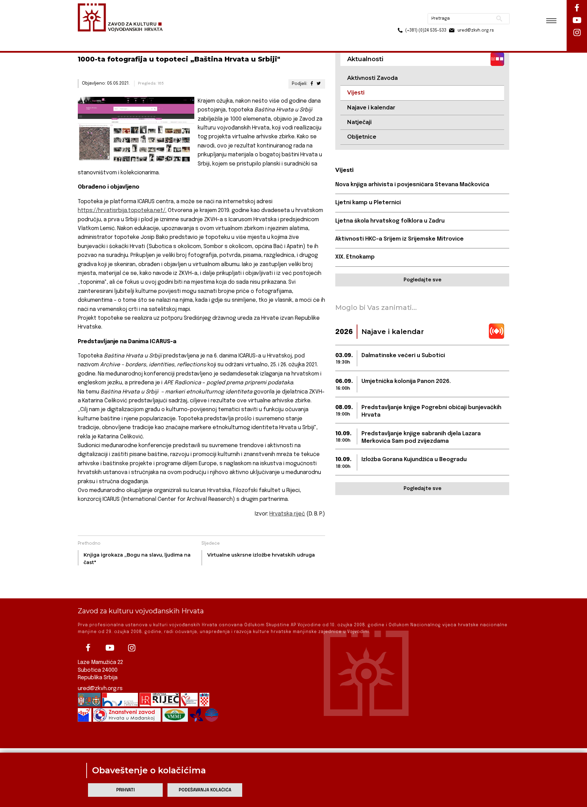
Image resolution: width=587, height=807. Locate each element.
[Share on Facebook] (311, 84)
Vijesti (149, 37)
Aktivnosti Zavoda (372, 78)
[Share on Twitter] (319, 84)
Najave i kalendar (371, 107)
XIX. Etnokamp (355, 257)
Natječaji (359, 122)
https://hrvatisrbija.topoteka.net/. (122, 210)
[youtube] (110, 648)
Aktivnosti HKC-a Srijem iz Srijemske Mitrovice (399, 239)
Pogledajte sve (422, 280)
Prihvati (125, 790)
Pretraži (474, 8)
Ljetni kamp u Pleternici (368, 203)
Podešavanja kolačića (205, 790)
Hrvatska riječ (287, 514)
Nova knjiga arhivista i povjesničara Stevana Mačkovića (412, 185)
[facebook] (88, 648)
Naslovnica (90, 37)
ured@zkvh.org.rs (100, 688)
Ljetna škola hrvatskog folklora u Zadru (390, 221)
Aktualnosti (122, 37)
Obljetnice (361, 137)
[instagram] (131, 648)
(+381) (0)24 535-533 (400, 20)
